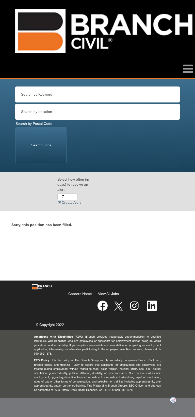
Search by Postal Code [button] (33, 123)
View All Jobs (108, 294)
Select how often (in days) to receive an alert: (73, 184)
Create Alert (71, 202)
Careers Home (80, 294)
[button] (97, 71)
